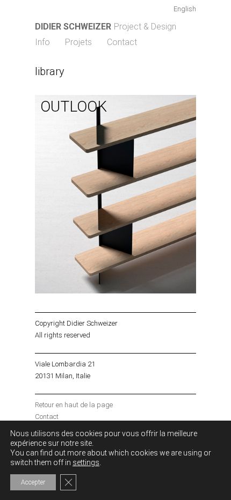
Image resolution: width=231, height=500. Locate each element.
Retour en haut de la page (74, 405)
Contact (122, 42)
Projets (78, 42)
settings (86, 462)
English (185, 9)
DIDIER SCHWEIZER (73, 26)
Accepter (33, 482)
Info (42, 42)
